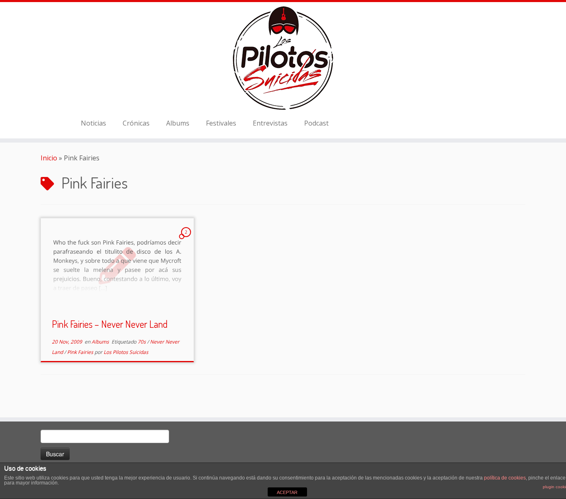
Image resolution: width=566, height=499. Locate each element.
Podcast (316, 123)
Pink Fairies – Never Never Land (110, 323)
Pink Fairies (80, 352)
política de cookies (505, 478)
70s (142, 341)
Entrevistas (270, 123)
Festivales (221, 123)
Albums (177, 123)
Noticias (93, 123)
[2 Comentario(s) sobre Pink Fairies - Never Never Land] (187, 239)
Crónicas (136, 123)
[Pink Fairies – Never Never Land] (117, 265)
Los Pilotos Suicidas (126, 352)
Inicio (49, 157)
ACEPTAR (287, 492)
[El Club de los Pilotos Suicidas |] (283, 58)
